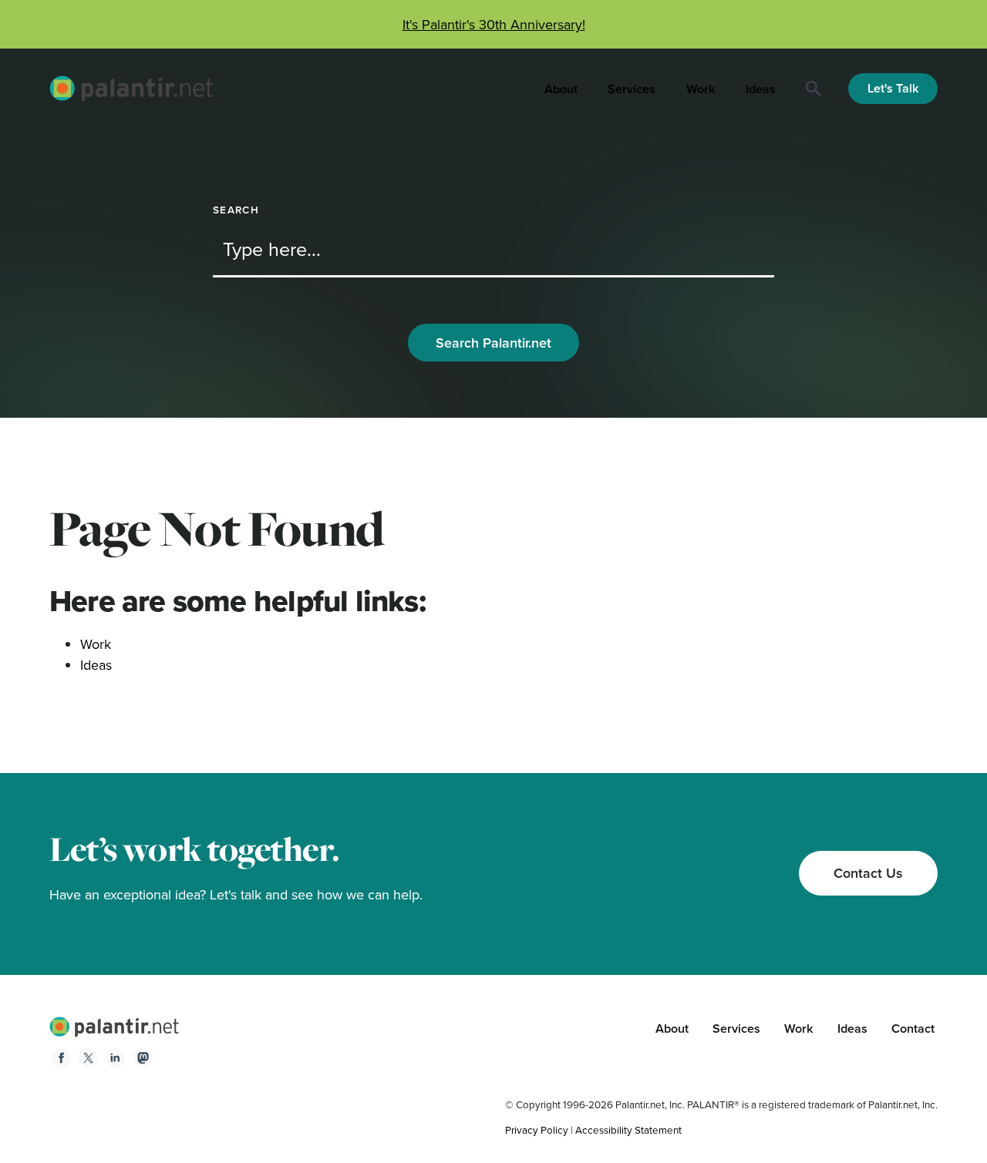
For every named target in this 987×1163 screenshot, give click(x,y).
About (561, 89)
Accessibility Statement (628, 1129)
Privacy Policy (536, 1129)
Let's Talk (893, 88)
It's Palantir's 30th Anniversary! (494, 24)
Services (631, 89)
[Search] (813, 89)
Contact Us (868, 872)
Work (701, 89)
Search (236, 210)
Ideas (761, 89)
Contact (913, 1028)
